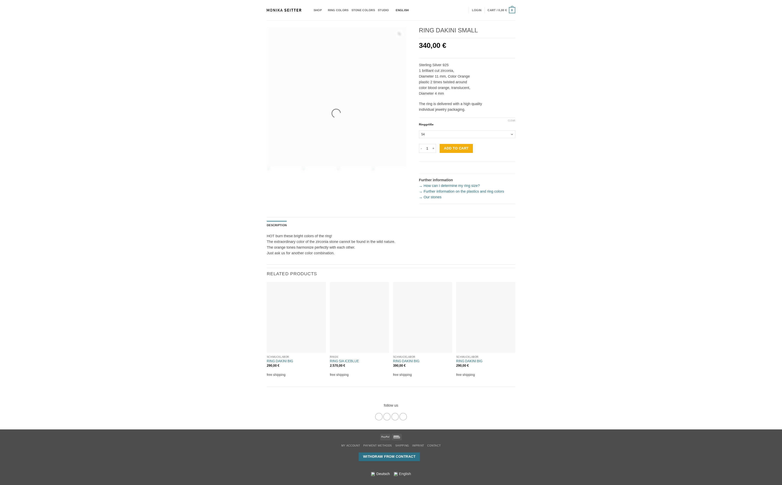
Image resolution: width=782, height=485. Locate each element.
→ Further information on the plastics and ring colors (461, 191)
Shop (318, 10)
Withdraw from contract (389, 457)
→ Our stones (430, 197)
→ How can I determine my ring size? (449, 186)
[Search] (309, 10)
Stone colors (363, 10)
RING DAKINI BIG (280, 361)
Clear (511, 120)
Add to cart (456, 148)
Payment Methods (377, 445)
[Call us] (403, 416)
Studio (383, 10)
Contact (434, 445)
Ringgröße (426, 124)
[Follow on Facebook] (378, 416)
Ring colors (338, 10)
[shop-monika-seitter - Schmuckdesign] (284, 10)
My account (350, 445)
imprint (418, 445)
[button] (501, 10)
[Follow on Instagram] (387, 416)
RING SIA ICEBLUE (344, 361)
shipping (402, 445)
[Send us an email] (395, 416)
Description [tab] (277, 225)
